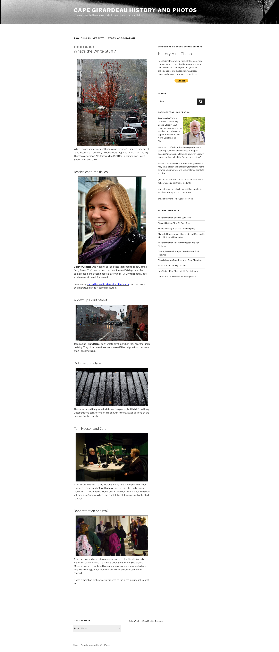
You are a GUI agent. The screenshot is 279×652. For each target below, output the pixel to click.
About (76, 645)
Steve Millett (164, 223)
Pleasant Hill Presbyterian (186, 271)
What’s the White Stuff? (95, 51)
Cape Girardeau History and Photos (135, 10)
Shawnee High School (176, 265)
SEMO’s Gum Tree (182, 217)
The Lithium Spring (186, 228)
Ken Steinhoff (164, 217)
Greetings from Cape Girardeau (187, 260)
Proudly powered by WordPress (95, 645)
